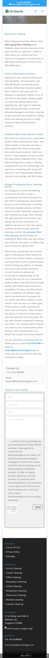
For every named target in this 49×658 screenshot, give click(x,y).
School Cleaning (14, 586)
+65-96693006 (25, 2)
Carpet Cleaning (14, 572)
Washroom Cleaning (16, 595)
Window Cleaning (14, 599)
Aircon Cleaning (14, 568)
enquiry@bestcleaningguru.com (21, 350)
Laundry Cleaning (14, 604)
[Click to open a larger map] (19, 628)
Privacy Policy (12, 551)
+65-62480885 (17, 372)
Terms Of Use (13, 547)
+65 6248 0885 (34, 343)
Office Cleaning (13, 577)
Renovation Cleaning (16, 581)
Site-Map (10, 556)
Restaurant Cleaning (16, 590)
